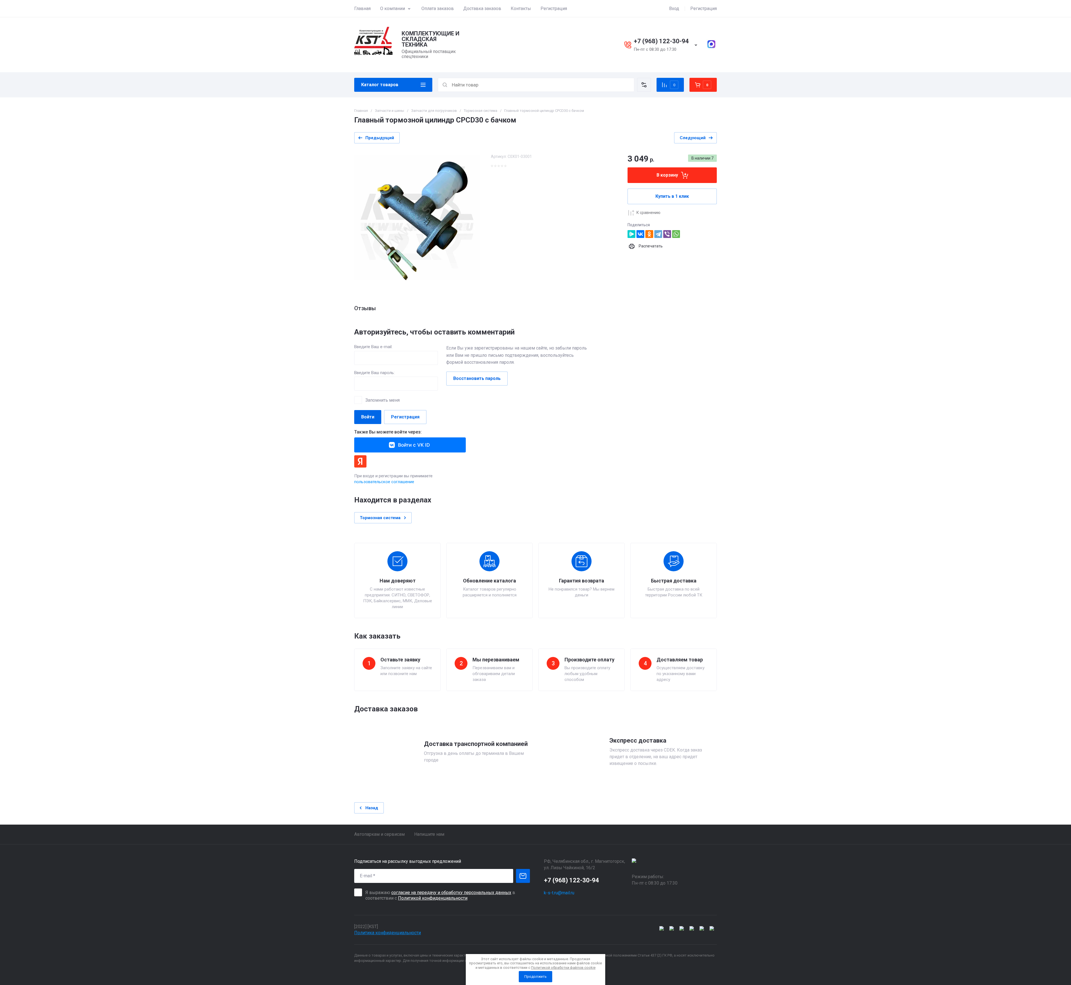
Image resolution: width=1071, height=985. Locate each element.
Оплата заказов (437, 8)
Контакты (521, 8)
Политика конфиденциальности (387, 932)
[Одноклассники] (649, 234)
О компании (392, 8)
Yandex (360, 461)
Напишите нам (429, 834)
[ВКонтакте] (640, 234)
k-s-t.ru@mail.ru (559, 892)
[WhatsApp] (676, 234)
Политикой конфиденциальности (432, 898)
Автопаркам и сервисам (379, 834)
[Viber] (667, 234)
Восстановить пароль (477, 378)
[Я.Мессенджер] (631, 234)
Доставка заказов (482, 8)
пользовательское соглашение (384, 481)
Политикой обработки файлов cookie (563, 967)
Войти (367, 417)
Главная (362, 8)
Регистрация (554, 8)
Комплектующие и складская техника (430, 39)
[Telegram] (658, 234)
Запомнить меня (382, 400)
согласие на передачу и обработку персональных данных (451, 892)
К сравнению (648, 212)
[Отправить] (523, 876)
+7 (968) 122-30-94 (661, 41)
